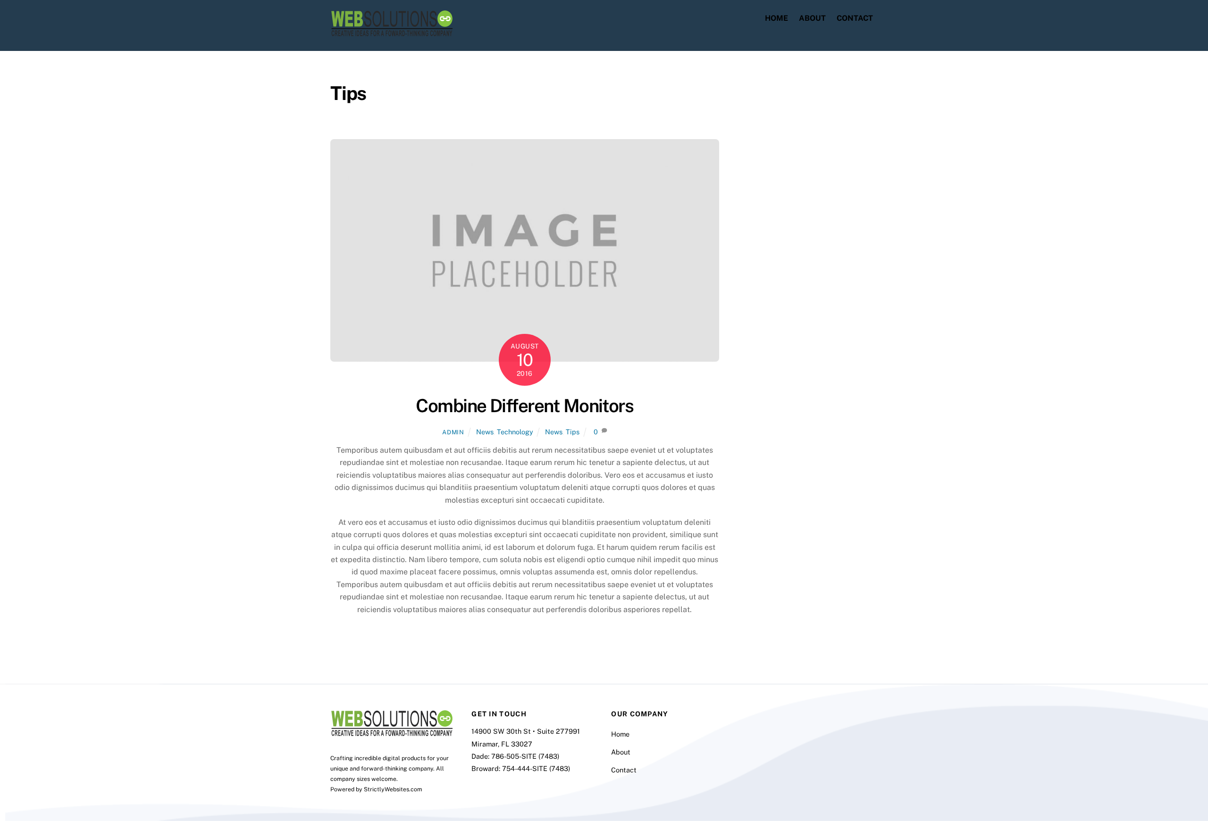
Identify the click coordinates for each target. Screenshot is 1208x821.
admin (453, 432)
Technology (515, 432)
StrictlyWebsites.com (393, 789)
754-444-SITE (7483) (536, 768)
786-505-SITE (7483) (525, 756)
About (812, 18)
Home (776, 18)
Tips (572, 432)
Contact (855, 18)
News (485, 432)
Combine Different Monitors (524, 405)
